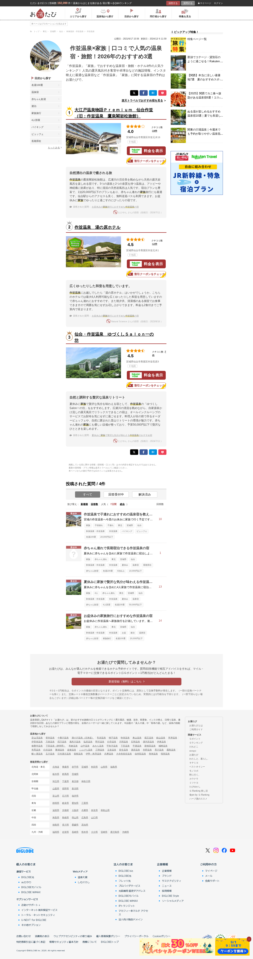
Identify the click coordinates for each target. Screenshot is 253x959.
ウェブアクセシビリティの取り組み (73, 936)
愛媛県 (75, 824)
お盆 (124, 633)
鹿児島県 (114, 832)
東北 (120, 525)
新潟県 (75, 788)
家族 (88, 525)
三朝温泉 (99, 749)
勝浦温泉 (59, 749)
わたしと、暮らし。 (199, 758)
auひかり (26, 882)
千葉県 (65, 781)
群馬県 (65, 774)
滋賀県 (55, 810)
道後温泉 (71, 749)
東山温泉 (137, 737)
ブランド (167, 875)
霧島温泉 (171, 749)
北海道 (55, 767)
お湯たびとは (196, 725)
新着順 (84, 504)
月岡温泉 (123, 741)
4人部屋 (35, 120)
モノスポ (193, 771)
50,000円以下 (135, 605)
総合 (122, 504)
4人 (96, 593)
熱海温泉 (153, 753)
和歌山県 (105, 810)
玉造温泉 (111, 749)
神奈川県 (85, 781)
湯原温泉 (135, 749)
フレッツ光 (125, 880)
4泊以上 (121, 571)
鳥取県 (55, 817)
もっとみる (54, 147)
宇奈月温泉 (112, 746)
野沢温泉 (99, 741)
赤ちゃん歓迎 (38, 99)
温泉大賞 (82, 877)
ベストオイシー (197, 766)
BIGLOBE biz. (126, 870)
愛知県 (75, 803)
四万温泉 (61, 741)
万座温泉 (50, 741)
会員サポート (212, 880)
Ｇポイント (195, 738)
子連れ (110, 525)
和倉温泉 (73, 746)
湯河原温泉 (148, 741)
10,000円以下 (135, 571)
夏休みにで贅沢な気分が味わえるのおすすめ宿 (122, 435)
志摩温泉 (108, 753)
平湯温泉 (137, 746)
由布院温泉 (140, 753)
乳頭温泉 (101, 737)
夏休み (125, 565)
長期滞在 (36, 141)
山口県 (94, 817)
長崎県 (75, 832)
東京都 (75, 781)
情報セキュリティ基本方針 (63, 941)
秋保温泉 (125, 737)
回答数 (94, 504)
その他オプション (31, 925)
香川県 (65, 824)
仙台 (139, 525)
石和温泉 (135, 741)
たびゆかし (195, 786)
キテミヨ (193, 762)
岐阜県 (65, 803)
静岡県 (55, 803)
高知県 (84, 824)
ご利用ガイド (196, 729)
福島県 (113, 767)
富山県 (55, 796)
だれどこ (193, 746)
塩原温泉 (87, 741)
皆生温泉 (123, 749)
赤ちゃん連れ (101, 559)
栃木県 (55, 774)
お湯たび (193, 754)
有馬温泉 (35, 749)
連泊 (33, 106)
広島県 (84, 817)
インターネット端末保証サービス (39, 910)
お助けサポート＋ (31, 905)
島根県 (65, 817)
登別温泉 (50, 737)
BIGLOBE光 (27, 877)
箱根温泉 (78, 753)
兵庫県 (84, 810)
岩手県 (75, 767)
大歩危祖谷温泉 (124, 753)
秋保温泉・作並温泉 (95, 531)
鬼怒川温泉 (75, 741)
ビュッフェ (37, 134)
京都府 (65, 810)
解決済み (145, 494)
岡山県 (75, 817)
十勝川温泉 (63, 737)
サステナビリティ (171, 880)
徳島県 (55, 824)
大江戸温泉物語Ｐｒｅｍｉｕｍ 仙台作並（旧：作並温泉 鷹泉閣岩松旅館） (114, 112)
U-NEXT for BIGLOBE (33, 920)
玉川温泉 (50, 753)
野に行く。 (195, 774)
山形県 (104, 767)
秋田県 (94, 767)
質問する (187, 3)
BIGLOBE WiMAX (31, 892)
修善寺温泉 (37, 746)
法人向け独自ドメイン (131, 919)
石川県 (65, 796)
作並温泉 (113, 531)
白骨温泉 (111, 741)
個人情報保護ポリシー (108, 936)
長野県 (65, 788)
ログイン (218, 3)
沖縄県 (125, 832)
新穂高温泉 (150, 746)
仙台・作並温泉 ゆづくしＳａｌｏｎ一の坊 (114, 337)
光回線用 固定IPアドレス (132, 890)
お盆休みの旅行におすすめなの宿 (115, 207)
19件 (154, 130)
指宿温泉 (165, 753)
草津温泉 (172, 737)
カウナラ (193, 778)
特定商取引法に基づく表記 (30, 941)
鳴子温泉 (113, 737)
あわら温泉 (98, 746)
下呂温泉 (125, 746)
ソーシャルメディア (173, 900)
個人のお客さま (26, 864)
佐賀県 (65, 832)
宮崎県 (104, 832)
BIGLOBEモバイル (31, 887)
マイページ (205, 3)
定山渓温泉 (37, 737)
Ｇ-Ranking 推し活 (198, 791)
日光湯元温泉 (64, 753)
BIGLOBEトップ (110, 941)
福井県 (75, 796)
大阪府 (75, 810)
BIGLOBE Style (170, 895)
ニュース (167, 885)
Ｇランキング (196, 742)
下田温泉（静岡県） (56, 746)
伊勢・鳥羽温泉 (93, 753)
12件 (154, 244)
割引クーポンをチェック (149, 160)
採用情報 (167, 890)
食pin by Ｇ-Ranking (199, 794)
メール (208, 875)
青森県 (65, 767)
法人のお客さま (123, 864)
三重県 (84, 803)
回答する (173, 3)
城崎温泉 (163, 746)
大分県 (94, 832)
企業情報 (162, 864)
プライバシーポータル (136, 936)
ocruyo (192, 751)
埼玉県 (55, 781)
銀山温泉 (160, 737)
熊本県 (84, 832)
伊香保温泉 (37, 741)
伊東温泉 (161, 741)
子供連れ (99, 525)
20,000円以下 (106, 537)
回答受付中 (116, 494)
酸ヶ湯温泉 (37, 753)
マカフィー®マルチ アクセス (133, 912)
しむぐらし (84, 882)
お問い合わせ (23, 936)
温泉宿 (35, 92)
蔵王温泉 (148, 737)
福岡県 (55, 832)
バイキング (37, 127)
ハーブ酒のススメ (198, 798)
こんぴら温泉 (85, 749)
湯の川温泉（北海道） (83, 737)
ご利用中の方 (208, 864)
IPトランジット (127, 905)
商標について (89, 941)
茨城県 (75, 774)
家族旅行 (36, 113)
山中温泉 (85, 746)
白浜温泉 (47, 749)
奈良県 (94, 810)
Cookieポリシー (162, 936)
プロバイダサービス (129, 885)
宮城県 (130, 525)
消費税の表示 (42, 936)
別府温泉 (147, 749)
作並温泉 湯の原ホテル (98, 227)
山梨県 (55, 788)
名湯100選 (37, 85)
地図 (133, 141)
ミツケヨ (193, 782)
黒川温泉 (159, 749)
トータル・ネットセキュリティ (38, 915)
